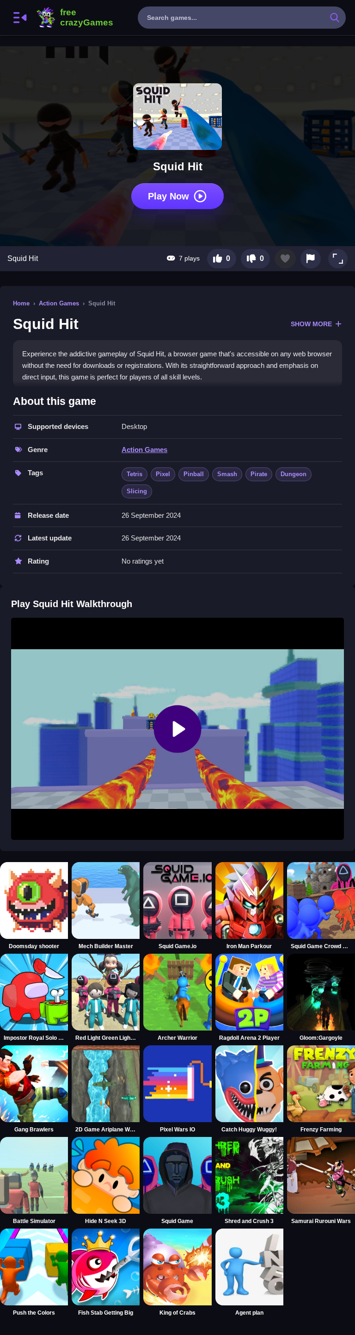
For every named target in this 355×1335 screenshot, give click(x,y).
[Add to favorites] (285, 258)
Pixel (163, 474)
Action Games (59, 303)
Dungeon (293, 474)
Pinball (194, 474)
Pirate (259, 474)
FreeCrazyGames (74, 17)
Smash (227, 474)
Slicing (137, 491)
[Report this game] (310, 258)
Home (21, 303)
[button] (338, 259)
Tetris (134, 474)
